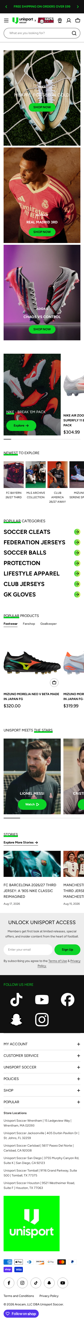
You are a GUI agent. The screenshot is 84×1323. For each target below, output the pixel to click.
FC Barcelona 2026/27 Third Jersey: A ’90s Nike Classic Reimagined (30, 891)
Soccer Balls (25, 552)
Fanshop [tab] (29, 624)
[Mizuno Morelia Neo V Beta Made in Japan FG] (32, 660)
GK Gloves (20, 594)
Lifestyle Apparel (32, 573)
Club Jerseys (24, 584)
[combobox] (42, 33)
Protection (22, 563)
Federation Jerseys (34, 542)
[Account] (68, 20)
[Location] (59, 20)
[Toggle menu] (6, 20)
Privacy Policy (48, 1296)
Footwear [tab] (10, 624)
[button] (6, 6)
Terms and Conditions (19, 1296)
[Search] (74, 33)
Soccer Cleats (27, 531)
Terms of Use (57, 961)
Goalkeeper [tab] (48, 624)
